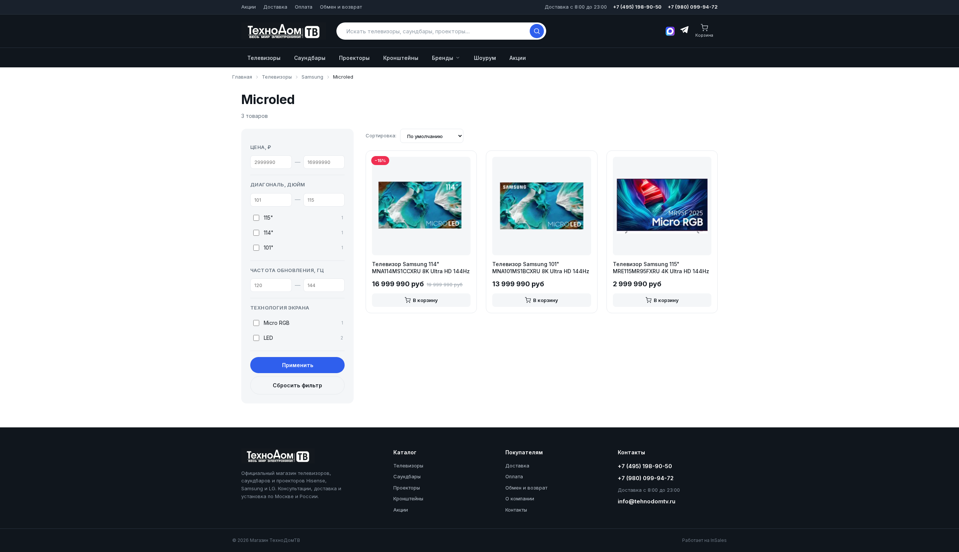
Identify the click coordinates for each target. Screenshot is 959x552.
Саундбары (310, 58)
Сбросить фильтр (297, 385)
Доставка (275, 7)
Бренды (442, 58)
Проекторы (354, 58)
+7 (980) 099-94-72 (693, 7)
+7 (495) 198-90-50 (637, 7)
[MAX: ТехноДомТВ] (670, 31)
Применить (297, 365)
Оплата (303, 7)
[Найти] (537, 31)
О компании (519, 498)
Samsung (312, 77)
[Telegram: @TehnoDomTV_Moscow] (684, 31)
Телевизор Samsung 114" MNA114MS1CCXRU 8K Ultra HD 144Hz (421, 268)
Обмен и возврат (341, 7)
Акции (248, 7)
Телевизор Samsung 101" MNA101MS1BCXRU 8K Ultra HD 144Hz (540, 268)
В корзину (425, 300)
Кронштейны (400, 58)
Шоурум (485, 58)
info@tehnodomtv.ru (646, 501)
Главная (242, 77)
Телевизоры (264, 58)
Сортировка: (381, 135)
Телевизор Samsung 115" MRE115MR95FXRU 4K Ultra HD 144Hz (661, 268)
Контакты (516, 510)
